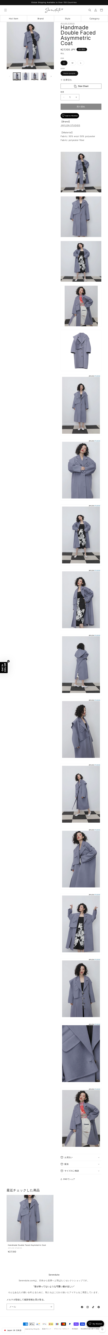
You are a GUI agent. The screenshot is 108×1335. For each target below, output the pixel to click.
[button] (5, 10)
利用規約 (75, 1329)
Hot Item (13, 18)
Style (67, 18)
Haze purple (70, 74)
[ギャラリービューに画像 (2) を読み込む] (26, 76)
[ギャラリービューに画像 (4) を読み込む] (43, 76)
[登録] (51, 1307)
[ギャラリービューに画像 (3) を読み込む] (34, 76)
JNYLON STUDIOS (68, 23)
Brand (41, 18)
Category (95, 18)
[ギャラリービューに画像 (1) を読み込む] (17, 76)
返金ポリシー (46, 1329)
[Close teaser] (8, 661)
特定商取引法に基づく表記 (90, 1329)
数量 (62, 92)
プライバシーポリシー (61, 1329)
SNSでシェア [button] (69, 1179)
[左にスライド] (9, 76)
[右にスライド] (51, 76)
